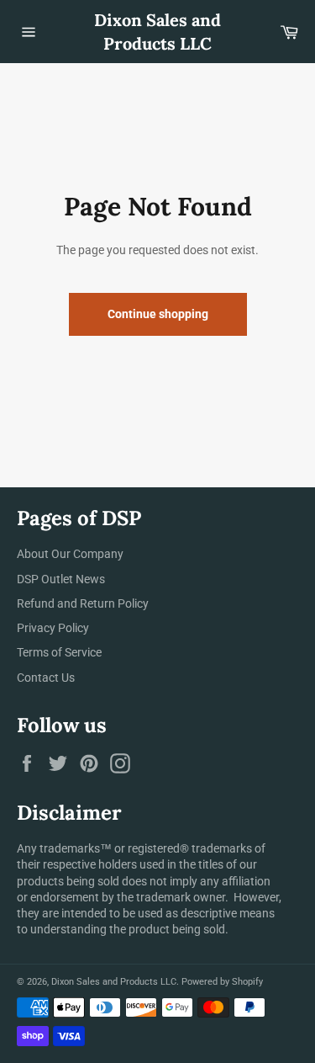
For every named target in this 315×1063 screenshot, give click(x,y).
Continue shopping (158, 314)
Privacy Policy (53, 628)
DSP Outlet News (61, 579)
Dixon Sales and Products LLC (157, 31)
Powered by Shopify (222, 981)
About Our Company (70, 554)
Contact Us (46, 677)
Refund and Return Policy (83, 603)
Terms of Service (59, 652)
